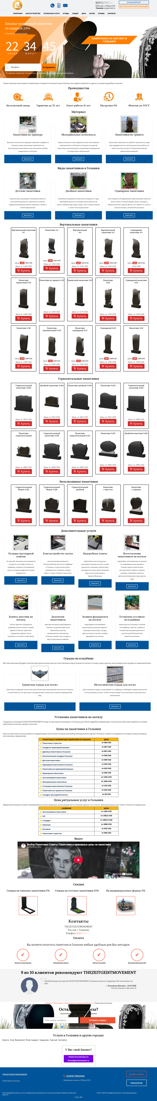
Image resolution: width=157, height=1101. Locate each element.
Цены (84, 14)
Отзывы (101, 14)
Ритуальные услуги (52, 14)
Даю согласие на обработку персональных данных (79, 1027)
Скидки (75, 14)
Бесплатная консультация (134, 7)
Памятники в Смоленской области (78, 1003)
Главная (48, 1003)
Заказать (28, 159)
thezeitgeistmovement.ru (14, 1093)
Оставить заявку (136, 1074)
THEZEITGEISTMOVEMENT (14, 1074)
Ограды (66, 14)
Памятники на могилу (11, 1081)
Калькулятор (134, 2)
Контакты (112, 14)
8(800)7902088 (105, 2)
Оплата (92, 14)
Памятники (17, 14)
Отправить (49, 67)
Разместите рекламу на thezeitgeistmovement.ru (78, 1059)
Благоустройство (33, 14)
